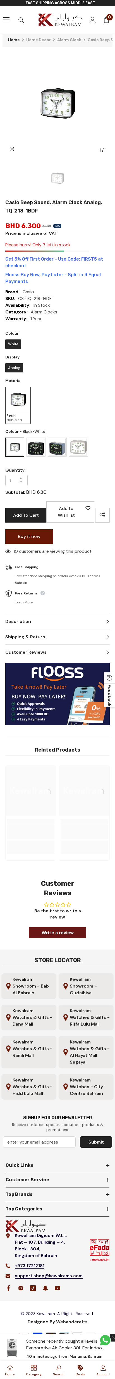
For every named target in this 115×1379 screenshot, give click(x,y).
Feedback (109, 695)
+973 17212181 (29, 1266)
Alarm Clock (69, 39)
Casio (28, 292)
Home (14, 39)
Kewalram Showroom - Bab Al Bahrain (31, 986)
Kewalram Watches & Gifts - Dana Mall (32, 1017)
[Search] (21, 20)
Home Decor (38, 39)
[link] (30, 832)
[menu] (6, 19)
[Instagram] (20, 1288)
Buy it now (29, 536)
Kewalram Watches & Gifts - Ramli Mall (32, 1048)
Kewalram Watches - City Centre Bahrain (86, 1086)
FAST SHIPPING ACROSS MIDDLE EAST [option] (60, 3)
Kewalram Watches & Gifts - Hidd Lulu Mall (32, 1086)
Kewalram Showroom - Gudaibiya (83, 986)
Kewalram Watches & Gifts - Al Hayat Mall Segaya (90, 1052)
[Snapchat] (45, 1288)
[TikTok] (33, 1288)
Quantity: (15, 470)
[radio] (13, 344)
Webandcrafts (72, 1322)
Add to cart (26, 515)
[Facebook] (8, 1288)
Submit (96, 1142)
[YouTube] (57, 1288)
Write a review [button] (58, 933)
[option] (57, 103)
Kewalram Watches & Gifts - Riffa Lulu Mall (90, 1017)
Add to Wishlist (72, 514)
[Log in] (93, 20)
